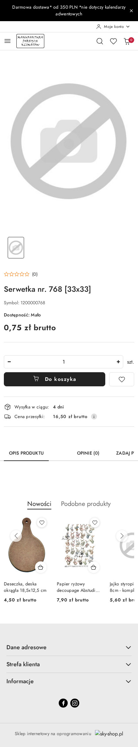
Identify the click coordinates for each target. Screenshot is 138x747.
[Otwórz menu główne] (7, 41)
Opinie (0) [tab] (88, 453)
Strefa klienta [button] (23, 664)
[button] (21, 274)
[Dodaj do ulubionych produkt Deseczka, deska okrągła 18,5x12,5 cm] (42, 522)
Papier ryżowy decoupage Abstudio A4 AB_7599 (77, 587)
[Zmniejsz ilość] (9, 362)
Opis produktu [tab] (26, 453)
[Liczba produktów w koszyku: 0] (126, 41)
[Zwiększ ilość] (118, 362)
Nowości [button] (39, 503)
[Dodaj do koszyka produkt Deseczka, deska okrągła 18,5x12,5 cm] (41, 567)
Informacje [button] (20, 681)
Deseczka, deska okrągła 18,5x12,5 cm (25, 587)
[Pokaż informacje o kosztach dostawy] (94, 416)
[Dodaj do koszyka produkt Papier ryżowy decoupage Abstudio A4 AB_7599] (93, 567)
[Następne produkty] (122, 536)
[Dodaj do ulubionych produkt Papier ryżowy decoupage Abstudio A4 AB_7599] (94, 522)
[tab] (60, 450)
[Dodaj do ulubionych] (121, 379)
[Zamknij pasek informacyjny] (131, 10)
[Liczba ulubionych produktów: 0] (113, 41)
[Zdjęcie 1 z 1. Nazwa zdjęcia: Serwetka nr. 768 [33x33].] (16, 247)
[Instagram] (74, 703)
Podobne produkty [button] (86, 503)
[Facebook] (63, 703)
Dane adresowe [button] (26, 647)
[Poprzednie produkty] (16, 536)
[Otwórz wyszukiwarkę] (99, 41)
